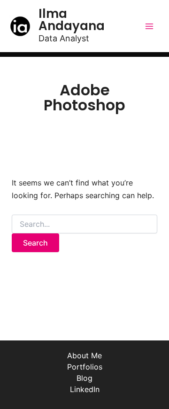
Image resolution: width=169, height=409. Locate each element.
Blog (84, 378)
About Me (84, 355)
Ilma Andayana (71, 19)
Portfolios (84, 366)
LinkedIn (85, 389)
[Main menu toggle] (149, 26)
